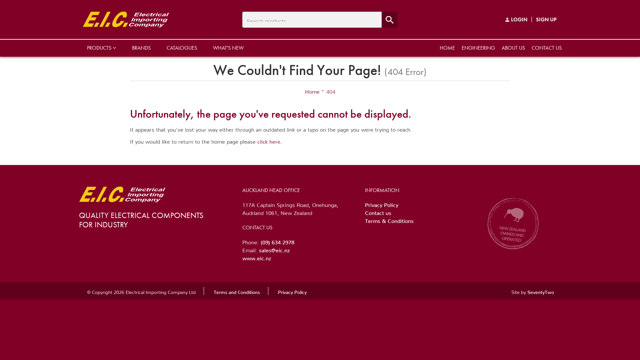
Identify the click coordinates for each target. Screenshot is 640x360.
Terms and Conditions (237, 291)
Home (447, 47)
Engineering (478, 47)
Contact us (547, 47)
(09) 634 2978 (277, 241)
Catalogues (182, 47)
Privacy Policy (381, 204)
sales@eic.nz (274, 249)
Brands (141, 47)
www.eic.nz (256, 257)
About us (513, 47)
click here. (269, 140)
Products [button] (100, 47)
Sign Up (546, 19)
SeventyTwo (540, 291)
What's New (228, 47)
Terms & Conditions (389, 220)
